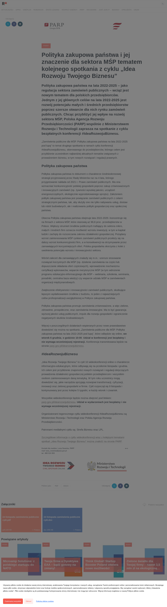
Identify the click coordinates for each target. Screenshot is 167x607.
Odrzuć (28, 601)
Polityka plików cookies (45, 601)
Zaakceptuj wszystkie (13, 601)
